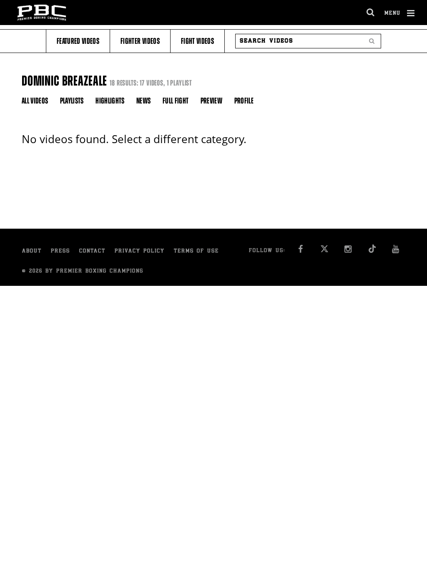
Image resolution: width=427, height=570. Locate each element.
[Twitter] (324, 251)
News (143, 100)
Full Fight (176, 100)
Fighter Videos (140, 41)
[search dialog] (371, 12)
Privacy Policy (140, 251)
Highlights (110, 100)
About (32, 251)
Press (60, 251)
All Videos (35, 100)
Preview (211, 100)
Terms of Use (196, 251)
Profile (244, 100)
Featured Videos (78, 41)
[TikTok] (371, 251)
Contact (92, 251)
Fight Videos (197, 41)
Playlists (72, 100)
